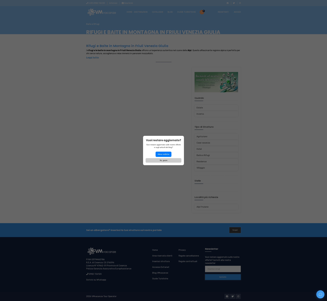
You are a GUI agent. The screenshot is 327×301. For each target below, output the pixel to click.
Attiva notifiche (163, 154)
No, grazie (163, 160)
